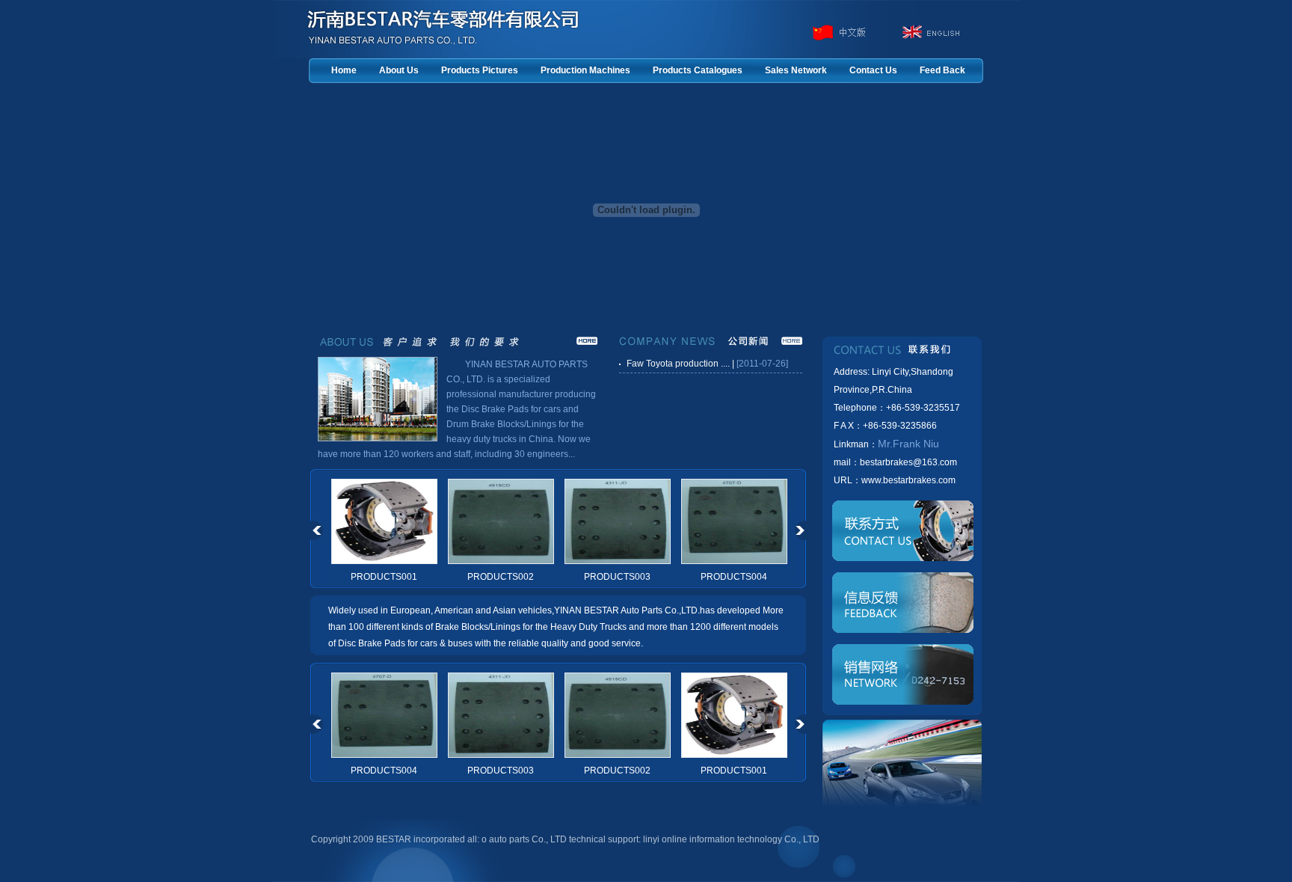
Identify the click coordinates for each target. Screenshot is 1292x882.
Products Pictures (479, 70)
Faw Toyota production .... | (680, 363)
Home (344, 70)
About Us (399, 70)
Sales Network (796, 70)
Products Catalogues (697, 70)
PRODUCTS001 (384, 577)
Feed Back (942, 70)
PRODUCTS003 (617, 577)
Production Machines (585, 70)
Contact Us (873, 70)
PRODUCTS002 (500, 577)
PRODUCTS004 (734, 577)
